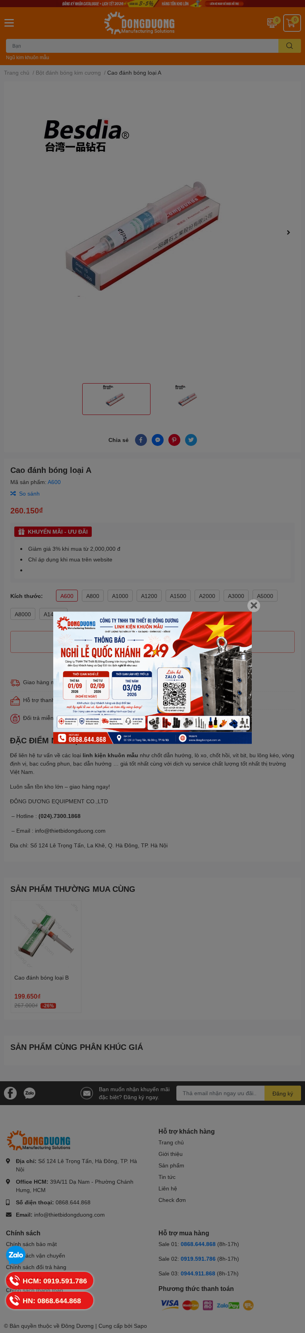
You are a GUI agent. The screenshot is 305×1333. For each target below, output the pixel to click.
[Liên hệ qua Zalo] (16, 1255)
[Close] (253, 605)
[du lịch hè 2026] (152, 678)
